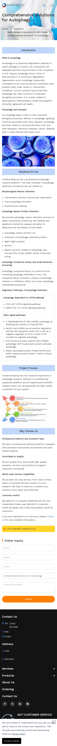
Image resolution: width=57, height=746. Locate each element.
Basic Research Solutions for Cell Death (27, 32)
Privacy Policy (18, 734)
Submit (28, 599)
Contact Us (9, 696)
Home (5, 29)
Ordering (8, 689)
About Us (8, 682)
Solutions (19, 29)
